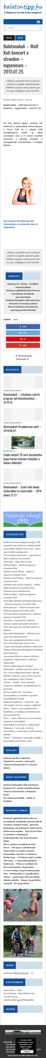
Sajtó (19, 990)
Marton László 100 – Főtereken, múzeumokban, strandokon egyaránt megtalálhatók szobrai (20, 695)
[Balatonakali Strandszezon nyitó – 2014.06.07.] (23, 419)
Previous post (25, 355)
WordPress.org (11, 996)
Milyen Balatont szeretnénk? (16, 558)
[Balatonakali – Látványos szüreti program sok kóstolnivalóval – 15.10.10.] (23, 387)
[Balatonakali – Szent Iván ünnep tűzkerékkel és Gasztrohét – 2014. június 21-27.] (23, 479)
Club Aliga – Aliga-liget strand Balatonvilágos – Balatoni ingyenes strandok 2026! (19, 565)
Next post (21, 359)
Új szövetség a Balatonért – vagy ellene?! (22, 555)
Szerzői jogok (9, 993)
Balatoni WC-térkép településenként (21, 788)
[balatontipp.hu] (23, 9)
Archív (6, 391)
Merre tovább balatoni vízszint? (18, 666)
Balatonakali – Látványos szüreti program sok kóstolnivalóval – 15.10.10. (21, 398)
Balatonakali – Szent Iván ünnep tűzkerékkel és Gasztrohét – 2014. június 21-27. (22, 491)
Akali (15, 319)
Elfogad (27, 1051)
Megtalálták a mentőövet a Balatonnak (21, 724)
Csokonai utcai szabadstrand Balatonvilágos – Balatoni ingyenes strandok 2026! (19, 594)
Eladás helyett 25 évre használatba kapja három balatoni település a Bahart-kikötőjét (22, 458)
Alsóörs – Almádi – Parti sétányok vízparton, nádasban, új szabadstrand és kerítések (22, 685)
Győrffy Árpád (17, 100)
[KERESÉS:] (23, 27)
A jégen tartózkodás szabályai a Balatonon (23, 646)
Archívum (8, 973)
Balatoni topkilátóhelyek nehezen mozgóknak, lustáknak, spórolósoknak (23, 293)
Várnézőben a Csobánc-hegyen (18, 850)
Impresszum (9, 990)
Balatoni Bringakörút (14, 1049)
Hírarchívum (15, 391)
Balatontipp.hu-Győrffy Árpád (20, 1055)
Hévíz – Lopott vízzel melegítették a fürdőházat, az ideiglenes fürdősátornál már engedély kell (21, 711)
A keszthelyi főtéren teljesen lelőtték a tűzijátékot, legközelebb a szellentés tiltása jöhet (21, 659)
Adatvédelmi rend (26, 993)
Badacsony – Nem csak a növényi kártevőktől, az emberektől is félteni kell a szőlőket (22, 731)
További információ (26, 1048)
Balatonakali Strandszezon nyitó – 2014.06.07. (22, 428)
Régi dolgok (10, 1052)
